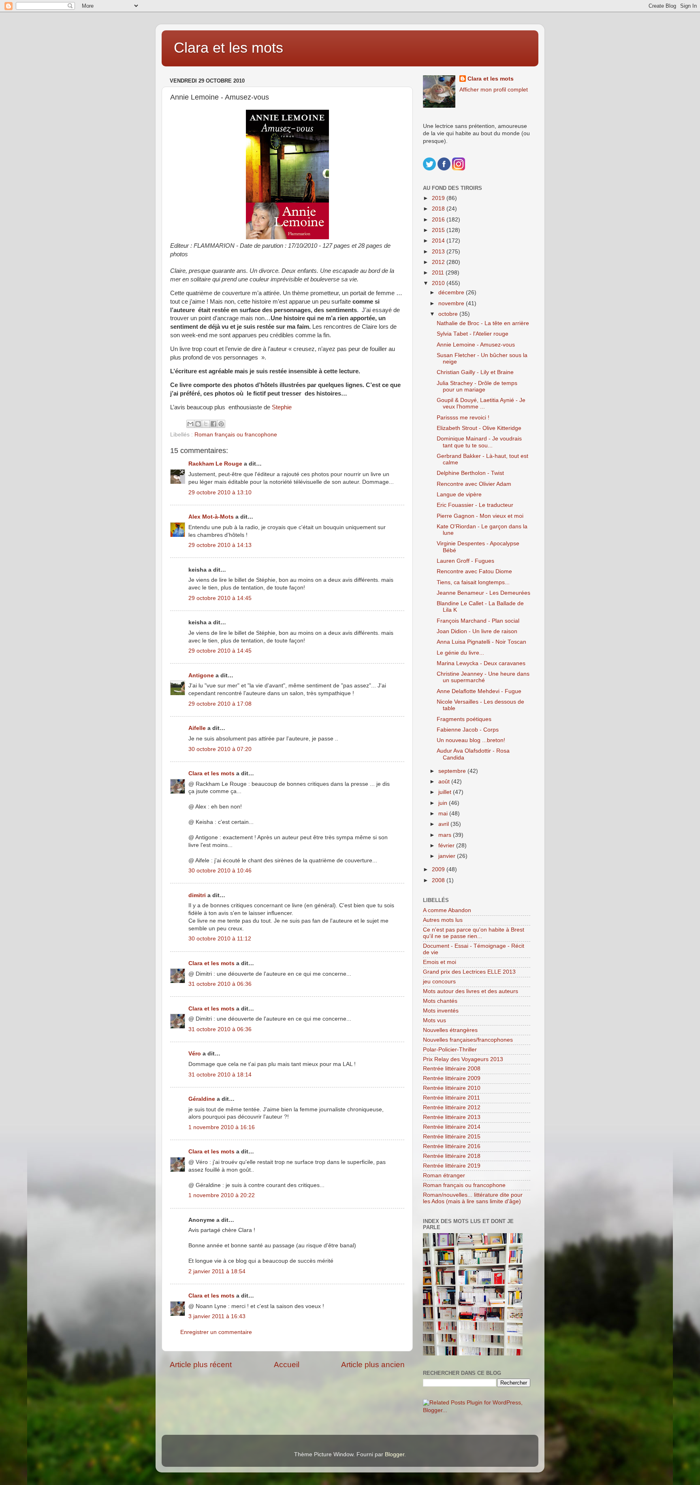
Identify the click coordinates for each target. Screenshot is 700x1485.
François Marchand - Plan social (478, 621)
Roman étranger (444, 1175)
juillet (445, 792)
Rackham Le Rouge (215, 464)
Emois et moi (439, 962)
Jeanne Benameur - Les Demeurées (483, 593)
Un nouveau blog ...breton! (471, 740)
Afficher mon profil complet (493, 90)
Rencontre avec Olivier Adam (474, 484)
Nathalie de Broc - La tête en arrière (483, 323)
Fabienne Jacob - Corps (468, 730)
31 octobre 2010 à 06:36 (220, 984)
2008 (439, 880)
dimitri (197, 895)
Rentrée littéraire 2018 (451, 1156)
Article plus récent (201, 1364)
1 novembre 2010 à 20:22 (221, 1195)
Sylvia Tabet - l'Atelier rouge (472, 334)
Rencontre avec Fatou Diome (474, 571)
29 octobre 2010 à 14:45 (220, 598)
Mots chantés (440, 1001)
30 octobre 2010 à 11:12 (219, 939)
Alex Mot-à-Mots (211, 517)
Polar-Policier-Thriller (450, 1050)
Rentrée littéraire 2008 (451, 1069)
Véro (194, 1054)
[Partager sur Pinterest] (221, 424)
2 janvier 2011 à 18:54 (216, 1271)
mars (445, 835)
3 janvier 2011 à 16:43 (216, 1316)
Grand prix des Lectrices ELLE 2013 (469, 972)
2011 (439, 273)
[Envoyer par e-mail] (190, 424)
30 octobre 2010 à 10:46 (220, 871)
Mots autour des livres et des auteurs (470, 991)
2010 (439, 283)
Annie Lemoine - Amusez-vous (476, 345)
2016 (439, 220)
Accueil (286, 1364)
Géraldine (201, 1099)
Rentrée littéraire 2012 (451, 1107)
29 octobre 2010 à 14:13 (220, 545)
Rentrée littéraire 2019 (451, 1166)
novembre (452, 303)
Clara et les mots (228, 47)
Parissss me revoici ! (463, 418)
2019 (439, 198)
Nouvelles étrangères (450, 1030)
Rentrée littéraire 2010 (451, 1088)
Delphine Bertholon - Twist (470, 473)
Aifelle (197, 728)
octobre (448, 314)
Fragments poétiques (464, 719)
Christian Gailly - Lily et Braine (475, 372)
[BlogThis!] (198, 424)
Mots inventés (441, 1011)
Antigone (201, 675)
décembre (452, 292)
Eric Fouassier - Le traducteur (475, 505)
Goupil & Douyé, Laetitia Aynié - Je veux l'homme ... (481, 403)
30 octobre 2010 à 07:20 (220, 749)
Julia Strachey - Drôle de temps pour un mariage (477, 386)
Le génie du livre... (460, 653)
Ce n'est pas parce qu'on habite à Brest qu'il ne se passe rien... (473, 933)
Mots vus (434, 1020)
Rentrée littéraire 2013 (451, 1117)
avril (444, 824)
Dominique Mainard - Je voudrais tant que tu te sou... (479, 442)
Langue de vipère (459, 494)
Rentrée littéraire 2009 (451, 1078)
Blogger (394, 1454)
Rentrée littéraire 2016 (451, 1146)
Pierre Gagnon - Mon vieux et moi (480, 516)
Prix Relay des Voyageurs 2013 (463, 1059)
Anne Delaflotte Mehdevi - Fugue (479, 691)
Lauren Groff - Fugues (465, 561)
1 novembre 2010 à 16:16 (221, 1127)
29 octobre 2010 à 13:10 (220, 492)
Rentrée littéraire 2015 (451, 1137)
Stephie (282, 407)
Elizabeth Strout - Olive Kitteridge (479, 428)
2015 (439, 230)
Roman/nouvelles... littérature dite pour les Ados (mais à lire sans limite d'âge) (473, 1198)
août (444, 782)
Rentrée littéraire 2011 (451, 1098)
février (447, 845)
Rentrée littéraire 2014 (451, 1127)
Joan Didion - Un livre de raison (477, 631)
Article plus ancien (373, 1364)
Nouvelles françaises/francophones (468, 1040)
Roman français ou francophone (235, 435)
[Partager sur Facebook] (213, 424)
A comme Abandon (447, 910)
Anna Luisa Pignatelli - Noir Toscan (481, 642)
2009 (439, 869)
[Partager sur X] (206, 424)
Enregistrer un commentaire (216, 1332)
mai (443, 814)
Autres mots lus (443, 920)
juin (443, 803)
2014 (439, 241)
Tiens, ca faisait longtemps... (473, 582)
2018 (439, 209)
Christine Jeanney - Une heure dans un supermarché (483, 677)
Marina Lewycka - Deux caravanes (481, 663)
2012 (439, 262)
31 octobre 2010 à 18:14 (220, 1075)
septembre (452, 771)
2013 (439, 252)
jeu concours (439, 982)
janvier (447, 856)
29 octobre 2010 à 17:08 (220, 704)
